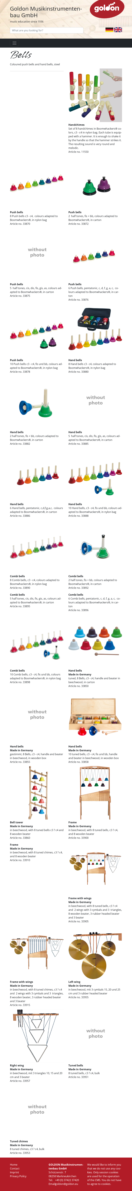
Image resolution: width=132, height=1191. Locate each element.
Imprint (14, 1172)
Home (13, 1164)
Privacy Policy (18, 1176)
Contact (14, 1168)
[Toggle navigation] (14, 43)
